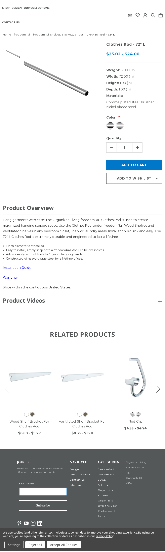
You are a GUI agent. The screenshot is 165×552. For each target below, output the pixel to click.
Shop (6, 8)
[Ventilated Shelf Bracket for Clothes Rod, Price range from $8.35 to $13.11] (82, 377)
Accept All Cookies (64, 545)
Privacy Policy (104, 536)
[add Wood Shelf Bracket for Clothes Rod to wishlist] (47, 351)
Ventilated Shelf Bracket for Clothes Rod (82, 424)
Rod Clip (135, 421)
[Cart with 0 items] (160, 14)
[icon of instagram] (33, 523)
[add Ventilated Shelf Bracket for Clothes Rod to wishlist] (100, 351)
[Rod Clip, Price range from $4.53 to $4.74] (135, 377)
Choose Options (25, 399)
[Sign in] (145, 14)
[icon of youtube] (26, 523)
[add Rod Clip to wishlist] (153, 351)
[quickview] (47, 359)
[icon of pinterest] (19, 523)
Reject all (35, 545)
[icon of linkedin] (39, 523)
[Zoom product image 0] (13, 54)
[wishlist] (137, 14)
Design (17, 8)
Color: (111, 117)
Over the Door (107, 505)
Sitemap (75, 484)
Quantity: (114, 138)
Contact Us (10, 22)
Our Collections (36, 8)
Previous (7, 389)
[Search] (153, 14)
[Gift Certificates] (130, 14)
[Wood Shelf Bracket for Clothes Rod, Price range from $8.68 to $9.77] (29, 377)
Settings (14, 545)
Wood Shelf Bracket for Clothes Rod (29, 424)
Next (158, 389)
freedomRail (106, 469)
